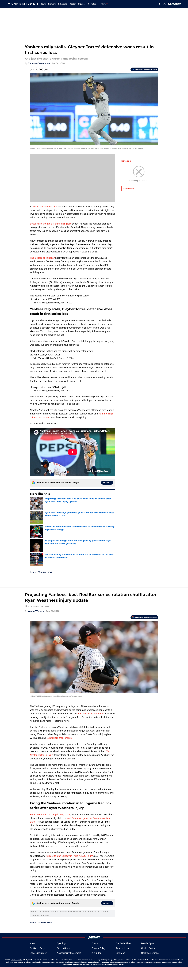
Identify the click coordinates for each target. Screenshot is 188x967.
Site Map (120, 953)
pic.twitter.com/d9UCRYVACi (45, 354)
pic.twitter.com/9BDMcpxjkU (51, 387)
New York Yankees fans (45, 206)
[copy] (46, 69)
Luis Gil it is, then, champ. (59, 738)
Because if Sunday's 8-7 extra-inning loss (50, 223)
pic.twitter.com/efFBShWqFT (45, 299)
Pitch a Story (63, 948)
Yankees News (45, 572)
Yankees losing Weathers (90, 713)
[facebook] (159, 4)
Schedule (62, 4)
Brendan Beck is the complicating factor (50, 814)
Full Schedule (128, 189)
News (43, 4)
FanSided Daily (37, 948)
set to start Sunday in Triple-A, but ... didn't (69, 856)
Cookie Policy (148, 948)
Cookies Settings (150, 953)
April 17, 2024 (67, 302)
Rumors (52, 4)
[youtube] (169, 4)
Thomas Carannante (39, 63)
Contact (95, 943)
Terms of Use (123, 948)
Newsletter (93, 4)
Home (33, 572)
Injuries (81, 4)
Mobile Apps (147, 943)
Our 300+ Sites (123, 943)
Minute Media (16, 960)
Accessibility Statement (69, 953)
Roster (73, 4)
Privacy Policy (98, 948)
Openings (62, 943)
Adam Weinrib (36, 611)
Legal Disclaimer (38, 953)
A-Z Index (96, 953)
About (32, 943)
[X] (164, 4)
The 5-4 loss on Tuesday (42, 257)
